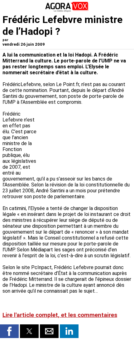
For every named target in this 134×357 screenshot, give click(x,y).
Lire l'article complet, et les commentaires (59, 315)
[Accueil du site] (67, 11)
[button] (9, 331)
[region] (85, 138)
